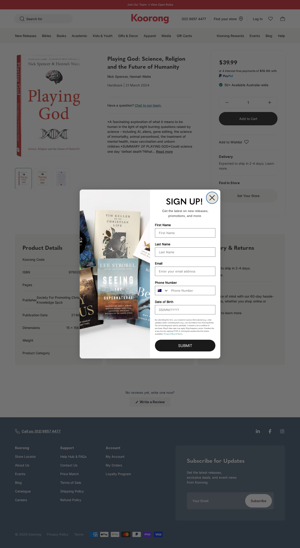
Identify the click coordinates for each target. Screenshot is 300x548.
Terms (179, 334)
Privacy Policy (169, 334)
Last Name (162, 244)
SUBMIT (185, 345)
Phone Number (166, 282)
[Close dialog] (212, 198)
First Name (163, 225)
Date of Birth (164, 302)
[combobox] (162, 290)
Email (158, 263)
